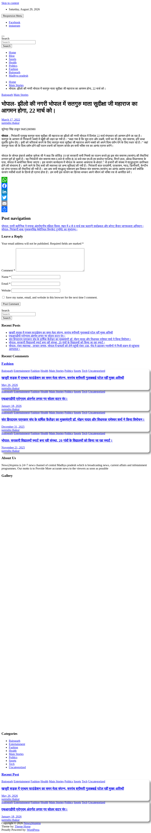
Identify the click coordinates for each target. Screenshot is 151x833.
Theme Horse (23, 826)
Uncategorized (96, 370)
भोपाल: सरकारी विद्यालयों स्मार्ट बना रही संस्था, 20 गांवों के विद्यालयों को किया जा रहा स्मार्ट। (57, 342)
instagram (14, 25)
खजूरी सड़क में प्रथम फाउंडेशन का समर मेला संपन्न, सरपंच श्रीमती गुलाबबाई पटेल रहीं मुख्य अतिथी (61, 332)
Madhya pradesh (18, 75)
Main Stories (21, 94)
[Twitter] (75, 197)
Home (12, 52)
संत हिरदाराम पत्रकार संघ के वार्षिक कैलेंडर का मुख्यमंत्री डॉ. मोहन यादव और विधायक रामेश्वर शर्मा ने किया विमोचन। (70, 339)
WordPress (33, 829)
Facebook (14, 22)
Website (6, 290)
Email (5, 283)
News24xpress (32, 823)
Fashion (13, 69)
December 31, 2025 (12, 426)
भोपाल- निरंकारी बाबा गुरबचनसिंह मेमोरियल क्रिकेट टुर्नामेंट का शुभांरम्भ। (39, 229)
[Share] (75, 209)
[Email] (75, 203)
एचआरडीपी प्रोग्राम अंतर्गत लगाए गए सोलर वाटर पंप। (37, 335)
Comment (8, 270)
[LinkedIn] (75, 192)
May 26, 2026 (9, 385)
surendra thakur (10, 122)
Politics (13, 65)
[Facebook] (75, 186)
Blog (12, 55)
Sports (12, 59)
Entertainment (22, 370)
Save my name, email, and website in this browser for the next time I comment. (51, 297)
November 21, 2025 (13, 447)
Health (13, 62)
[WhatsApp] (75, 180)
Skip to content (10, 3)
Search (5, 38)
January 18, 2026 (11, 405)
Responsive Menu (12, 16)
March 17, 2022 (10, 119)
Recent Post (10, 774)
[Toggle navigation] (2, 36)
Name (6, 276)
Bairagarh (14, 72)
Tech (84, 370)
